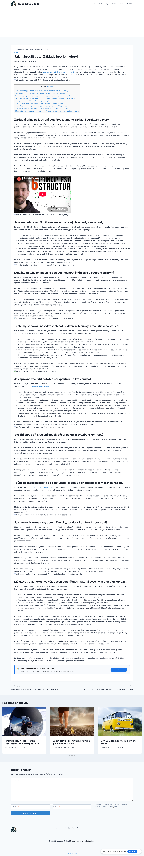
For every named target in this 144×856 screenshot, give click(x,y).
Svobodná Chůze (21, 61)
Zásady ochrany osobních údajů (83, 841)
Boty (16, 52)
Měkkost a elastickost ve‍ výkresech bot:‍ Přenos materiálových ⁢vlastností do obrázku (47, 111)
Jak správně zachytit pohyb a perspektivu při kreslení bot (36, 101)
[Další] (138, 730)
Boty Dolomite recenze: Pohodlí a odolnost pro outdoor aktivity (35, 687)
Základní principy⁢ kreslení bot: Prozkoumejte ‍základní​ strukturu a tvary (41, 91)
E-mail (56, 807)
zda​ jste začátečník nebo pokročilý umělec (59, 72)
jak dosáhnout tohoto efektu (38, 386)
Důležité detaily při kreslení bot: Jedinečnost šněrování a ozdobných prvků (43, 96)
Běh (100, 4)
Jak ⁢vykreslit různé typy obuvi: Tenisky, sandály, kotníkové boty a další (41, 108)
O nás (129, 4)
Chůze (114, 4)
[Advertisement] (72, 22)
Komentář (16, 780)
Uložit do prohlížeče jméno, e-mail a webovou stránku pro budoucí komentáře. (111, 805)
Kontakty (75, 828)
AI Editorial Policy (72, 853)
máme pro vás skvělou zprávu (41, 487)
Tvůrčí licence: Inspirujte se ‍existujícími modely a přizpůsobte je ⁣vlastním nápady (45, 106)
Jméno (15, 807)
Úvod (95, 4)
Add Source (132, 851)
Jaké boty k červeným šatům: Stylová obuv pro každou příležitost (107, 687)
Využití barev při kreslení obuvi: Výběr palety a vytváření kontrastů (40, 103)
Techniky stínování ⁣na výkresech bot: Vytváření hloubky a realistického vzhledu (45, 98)
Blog (61, 828)
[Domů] (15, 49)
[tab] (68, 755)
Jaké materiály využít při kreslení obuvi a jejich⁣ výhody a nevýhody (40, 93)
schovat (50, 87)
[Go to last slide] (6, 730)
